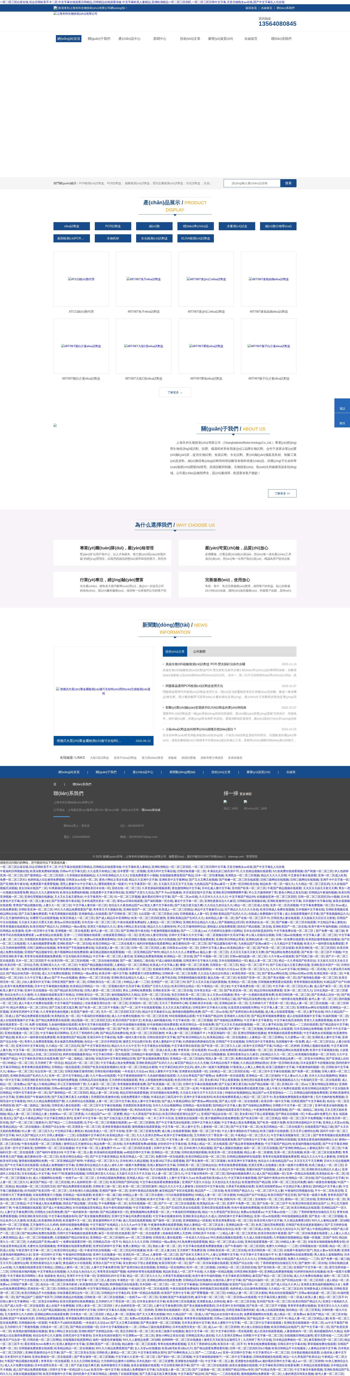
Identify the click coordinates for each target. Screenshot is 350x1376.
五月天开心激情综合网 (304, 1131)
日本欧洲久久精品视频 (198, 1148)
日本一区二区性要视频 (209, 875)
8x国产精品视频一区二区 (264, 1084)
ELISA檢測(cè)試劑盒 (195, 238)
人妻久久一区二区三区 (57, 905)
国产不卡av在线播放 (168, 892)
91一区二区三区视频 (127, 896)
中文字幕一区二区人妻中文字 (180, 1126)
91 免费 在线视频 (36, 1024)
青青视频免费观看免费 (131, 1084)
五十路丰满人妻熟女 (105, 1169)
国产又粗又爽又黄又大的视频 (70, 1096)
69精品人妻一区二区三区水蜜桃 (143, 1194)
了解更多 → (175, 392)
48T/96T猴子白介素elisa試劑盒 (269, 378)
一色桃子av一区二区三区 (79, 1177)
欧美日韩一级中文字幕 (113, 973)
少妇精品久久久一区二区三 (277, 1054)
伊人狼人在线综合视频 (260, 935)
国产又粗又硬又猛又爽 (188, 905)
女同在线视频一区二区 (142, 1203)
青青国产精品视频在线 (27, 905)
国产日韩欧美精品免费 (280, 1058)
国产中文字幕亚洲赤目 (95, 1045)
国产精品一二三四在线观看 (301, 1024)
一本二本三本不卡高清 (159, 1118)
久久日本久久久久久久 (213, 896)
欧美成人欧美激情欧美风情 (44, 1220)
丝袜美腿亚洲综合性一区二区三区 (106, 1003)
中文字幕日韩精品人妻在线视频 (107, 1288)
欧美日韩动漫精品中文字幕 (304, 1122)
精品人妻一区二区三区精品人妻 (27, 1114)
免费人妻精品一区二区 (137, 1246)
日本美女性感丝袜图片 (107, 1335)
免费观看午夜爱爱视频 (44, 883)
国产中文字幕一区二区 (244, 1126)
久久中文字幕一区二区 (21, 1309)
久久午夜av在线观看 (281, 956)
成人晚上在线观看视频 (279, 1011)
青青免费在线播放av (193, 999)
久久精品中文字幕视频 (288, 943)
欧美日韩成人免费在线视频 (277, 909)
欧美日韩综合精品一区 (185, 986)
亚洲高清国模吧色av (268, 1186)
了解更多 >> (282, 493)
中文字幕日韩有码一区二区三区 (205, 1173)
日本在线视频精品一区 (233, 960)
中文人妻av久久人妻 (294, 1075)
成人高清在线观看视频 (137, 1220)
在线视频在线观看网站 (197, 969)
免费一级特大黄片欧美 (131, 1037)
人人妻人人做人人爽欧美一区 (69, 1229)
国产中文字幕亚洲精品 (104, 1156)
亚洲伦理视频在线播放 (38, 896)
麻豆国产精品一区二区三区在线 (50, 1182)
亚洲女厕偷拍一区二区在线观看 (52, 1356)
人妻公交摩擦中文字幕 (224, 1254)
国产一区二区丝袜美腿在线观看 (308, 1233)
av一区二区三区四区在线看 (134, 1148)
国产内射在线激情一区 (98, 1050)
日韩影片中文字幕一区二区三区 (293, 1105)
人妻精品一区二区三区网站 (164, 922)
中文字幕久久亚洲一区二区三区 (135, 1356)
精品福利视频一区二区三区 (255, 1050)
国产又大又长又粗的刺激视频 (234, 1024)
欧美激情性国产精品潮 (71, 1037)
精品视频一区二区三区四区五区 (91, 1020)
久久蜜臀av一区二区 (298, 1037)
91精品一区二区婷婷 (286, 1045)
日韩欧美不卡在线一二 (206, 1233)
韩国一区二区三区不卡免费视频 (302, 1118)
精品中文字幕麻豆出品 (208, 909)
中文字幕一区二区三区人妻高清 (112, 956)
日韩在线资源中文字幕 (161, 1037)
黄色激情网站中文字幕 (186, 888)
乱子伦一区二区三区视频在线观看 (105, 1122)
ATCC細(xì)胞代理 (81, 311)
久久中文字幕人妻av (37, 977)
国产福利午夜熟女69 (49, 1152)
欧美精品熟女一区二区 (241, 947)
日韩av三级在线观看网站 (229, 1318)
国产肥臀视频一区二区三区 (208, 1292)
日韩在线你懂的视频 (107, 1071)
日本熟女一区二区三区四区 (87, 1314)
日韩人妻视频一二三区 (61, 1135)
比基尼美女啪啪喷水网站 (243, 1007)
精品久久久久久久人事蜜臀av (179, 952)
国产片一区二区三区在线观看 (176, 1203)
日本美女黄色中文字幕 (151, 1301)
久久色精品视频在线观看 (255, 871)
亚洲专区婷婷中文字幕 (24, 1011)
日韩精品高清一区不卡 (107, 1241)
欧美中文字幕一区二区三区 (164, 1199)
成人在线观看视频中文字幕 (302, 913)
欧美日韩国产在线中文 (127, 1020)
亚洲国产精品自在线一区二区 (219, 1114)
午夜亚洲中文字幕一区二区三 (34, 1250)
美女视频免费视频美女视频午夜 (293, 1096)
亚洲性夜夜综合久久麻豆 (220, 901)
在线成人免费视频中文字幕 (265, 913)
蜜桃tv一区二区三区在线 (94, 977)
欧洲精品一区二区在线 (178, 956)
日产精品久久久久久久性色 (241, 909)
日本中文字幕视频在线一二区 (119, 1327)
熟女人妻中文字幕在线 (158, 905)
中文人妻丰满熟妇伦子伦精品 (240, 1131)
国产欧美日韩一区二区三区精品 (260, 1118)
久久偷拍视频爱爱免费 (41, 943)
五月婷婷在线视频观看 (123, 1079)
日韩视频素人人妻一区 (194, 913)
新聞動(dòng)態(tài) (182, 772)
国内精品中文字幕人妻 (227, 1105)
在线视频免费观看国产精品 (177, 875)
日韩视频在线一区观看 (313, 1246)
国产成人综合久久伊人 (285, 1284)
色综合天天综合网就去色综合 (215, 1229)
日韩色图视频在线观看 (267, 1356)
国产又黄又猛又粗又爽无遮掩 (157, 1373)
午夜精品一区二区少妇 (215, 986)
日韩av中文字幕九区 (73, 871)
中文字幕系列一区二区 (142, 883)
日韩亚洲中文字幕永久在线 (200, 960)
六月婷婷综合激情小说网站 (225, 930)
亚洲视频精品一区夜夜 (197, 1220)
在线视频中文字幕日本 (91, 1135)
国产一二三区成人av (193, 930)
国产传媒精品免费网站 (228, 1020)
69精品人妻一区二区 (293, 1241)
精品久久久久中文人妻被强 (318, 1156)
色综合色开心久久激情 (18, 994)
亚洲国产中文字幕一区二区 (310, 1267)
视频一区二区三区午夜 (206, 1131)
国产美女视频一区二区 (282, 977)
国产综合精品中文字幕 (330, 1177)
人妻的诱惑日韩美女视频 (298, 1373)
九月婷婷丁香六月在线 (257, 1339)
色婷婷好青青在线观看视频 (144, 1271)
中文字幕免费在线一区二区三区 (294, 930)
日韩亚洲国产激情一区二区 (68, 981)
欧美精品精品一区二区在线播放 (227, 1037)
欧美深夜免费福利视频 (44, 871)
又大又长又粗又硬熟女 (68, 896)
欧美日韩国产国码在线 (124, 1182)
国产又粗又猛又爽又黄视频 (44, 1169)
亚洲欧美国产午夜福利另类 (33, 1096)
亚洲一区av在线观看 (267, 1216)
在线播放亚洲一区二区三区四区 (276, 896)
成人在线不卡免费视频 (60, 1305)
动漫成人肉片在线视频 (161, 939)
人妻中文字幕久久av (181, 1177)
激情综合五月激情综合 (78, 1143)
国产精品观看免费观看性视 (211, 1348)
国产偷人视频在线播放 (228, 1148)
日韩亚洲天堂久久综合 (100, 1173)
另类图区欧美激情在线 (38, 939)
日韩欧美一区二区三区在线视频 (104, 1297)
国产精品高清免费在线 (251, 999)
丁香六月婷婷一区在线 (175, 1054)
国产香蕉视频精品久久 (334, 913)
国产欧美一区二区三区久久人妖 (221, 1045)
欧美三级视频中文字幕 (280, 1067)
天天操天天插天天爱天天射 (36, 922)
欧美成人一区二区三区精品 (176, 909)
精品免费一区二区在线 (108, 1143)
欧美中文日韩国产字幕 (257, 1045)
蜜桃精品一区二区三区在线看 (208, 1028)
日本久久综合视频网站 (323, 1075)
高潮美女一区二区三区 (224, 964)
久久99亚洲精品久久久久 (112, 875)
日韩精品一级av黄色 (73, 926)
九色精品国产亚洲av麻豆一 (211, 883)
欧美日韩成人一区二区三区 (77, 918)
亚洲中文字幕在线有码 (198, 1096)
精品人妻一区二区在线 (104, 1092)
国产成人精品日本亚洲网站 (113, 918)
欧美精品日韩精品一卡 (84, 986)
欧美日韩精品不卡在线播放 (38, 1292)
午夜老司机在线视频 (97, 1250)
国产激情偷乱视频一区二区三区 (317, 977)
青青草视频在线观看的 (14, 926)
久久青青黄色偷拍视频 (54, 1011)
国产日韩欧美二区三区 (123, 913)
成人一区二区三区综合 (320, 1041)
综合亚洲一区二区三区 (49, 1071)
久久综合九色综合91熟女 (214, 973)
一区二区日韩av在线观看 (240, 1297)
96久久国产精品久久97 (30, 1135)
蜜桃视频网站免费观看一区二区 (150, 1212)
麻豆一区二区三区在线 (241, 1301)
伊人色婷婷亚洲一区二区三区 (89, 1182)
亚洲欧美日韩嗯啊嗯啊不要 (230, 892)
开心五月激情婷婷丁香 (263, 892)
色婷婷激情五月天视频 (115, 1365)
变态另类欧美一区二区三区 (188, 994)
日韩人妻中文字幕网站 (134, 1169)
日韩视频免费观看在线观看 (275, 981)
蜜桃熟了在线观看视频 (123, 1373)
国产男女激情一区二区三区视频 (206, 1160)
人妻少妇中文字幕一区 (47, 1258)
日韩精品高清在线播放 (93, 1079)
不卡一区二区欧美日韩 (329, 1190)
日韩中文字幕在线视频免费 (200, 1084)
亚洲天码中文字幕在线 (161, 871)
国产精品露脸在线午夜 (222, 943)
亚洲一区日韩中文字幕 (39, 930)
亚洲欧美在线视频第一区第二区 (174, 1309)
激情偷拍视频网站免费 (186, 1011)
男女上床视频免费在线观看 (156, 1079)
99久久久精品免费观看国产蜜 (73, 909)
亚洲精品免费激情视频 (148, 956)
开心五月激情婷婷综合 (14, 918)
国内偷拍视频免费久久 (240, 1173)
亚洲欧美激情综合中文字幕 (284, 901)
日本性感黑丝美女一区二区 (98, 901)
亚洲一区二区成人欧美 (332, 875)
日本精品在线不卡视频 (224, 1062)
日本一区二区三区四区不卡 (33, 960)
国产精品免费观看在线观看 (33, 1016)
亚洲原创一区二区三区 (41, 1288)
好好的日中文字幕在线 (172, 1143)
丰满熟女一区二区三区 (131, 1280)
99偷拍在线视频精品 (238, 1092)
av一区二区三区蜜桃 (141, 1122)
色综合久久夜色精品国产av (126, 905)
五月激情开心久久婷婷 (44, 1224)
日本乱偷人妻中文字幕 (216, 888)
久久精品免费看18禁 (297, 1220)
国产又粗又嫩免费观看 (33, 913)
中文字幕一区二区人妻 (78, 1152)
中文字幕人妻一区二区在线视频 (186, 1139)
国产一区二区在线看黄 (146, 1233)
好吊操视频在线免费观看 (162, 1024)
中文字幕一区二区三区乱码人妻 (292, 986)
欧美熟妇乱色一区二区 (260, 922)
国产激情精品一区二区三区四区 (44, 875)
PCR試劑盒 (113, 226)
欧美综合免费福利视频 (74, 892)
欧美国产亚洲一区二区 (252, 977)
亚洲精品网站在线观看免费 (291, 1050)
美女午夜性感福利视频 (117, 1207)
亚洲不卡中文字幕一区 (334, 879)
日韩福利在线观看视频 (214, 1284)
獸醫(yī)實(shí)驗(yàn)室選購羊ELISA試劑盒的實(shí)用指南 (206, 707)
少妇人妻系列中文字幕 (35, 981)
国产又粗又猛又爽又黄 (85, 1365)
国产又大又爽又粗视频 (203, 879)
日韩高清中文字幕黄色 (260, 1041)
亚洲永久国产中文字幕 (107, 1263)
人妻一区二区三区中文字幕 (113, 1101)
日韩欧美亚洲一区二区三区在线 (172, 990)
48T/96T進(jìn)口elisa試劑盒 (206, 311)
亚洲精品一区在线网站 (171, 1267)
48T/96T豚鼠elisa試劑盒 (206, 378)
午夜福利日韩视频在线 (14, 871)
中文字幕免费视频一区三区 (317, 905)
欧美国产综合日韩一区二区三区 (249, 1284)
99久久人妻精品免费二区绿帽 (330, 1220)
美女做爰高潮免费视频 (68, 1041)
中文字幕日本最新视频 (242, 1177)
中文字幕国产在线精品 (68, 1003)
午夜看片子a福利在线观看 (65, 1322)
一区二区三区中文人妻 (269, 1190)
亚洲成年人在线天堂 (237, 1016)
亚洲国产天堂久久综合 (140, 892)
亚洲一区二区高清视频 (284, 905)
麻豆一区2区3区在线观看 (114, 1233)
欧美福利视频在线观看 (306, 1143)
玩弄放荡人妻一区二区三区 (113, 947)
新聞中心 (159, 38)
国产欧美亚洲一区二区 (68, 939)
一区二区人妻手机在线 (162, 977)
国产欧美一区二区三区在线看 (275, 947)
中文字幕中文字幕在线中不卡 (258, 1254)
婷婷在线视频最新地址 (77, 1054)
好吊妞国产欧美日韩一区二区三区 (46, 1190)
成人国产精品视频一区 (270, 1173)
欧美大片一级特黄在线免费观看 (324, 943)
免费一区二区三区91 (13, 879)
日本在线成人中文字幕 (35, 1173)
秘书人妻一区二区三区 (105, 930)
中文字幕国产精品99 (242, 896)
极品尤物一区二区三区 (222, 977)
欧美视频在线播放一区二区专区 (315, 1054)
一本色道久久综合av (225, 969)
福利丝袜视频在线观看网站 (154, 943)
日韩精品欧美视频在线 (251, 901)
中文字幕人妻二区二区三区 (320, 935)
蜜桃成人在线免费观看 (221, 926)
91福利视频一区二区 (335, 1016)
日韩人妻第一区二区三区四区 (102, 990)
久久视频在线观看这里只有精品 (54, 994)
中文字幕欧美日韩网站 (54, 1033)
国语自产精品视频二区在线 (254, 926)
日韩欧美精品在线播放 (104, 999)
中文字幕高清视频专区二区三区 (291, 1135)
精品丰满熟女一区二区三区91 (28, 1007)
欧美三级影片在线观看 (274, 1131)
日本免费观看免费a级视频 (140, 1143)
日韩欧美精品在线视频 (68, 1297)
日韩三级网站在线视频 (274, 879)
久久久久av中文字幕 (283, 969)
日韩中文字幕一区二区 (168, 1148)
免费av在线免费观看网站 (100, 939)
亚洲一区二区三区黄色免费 (143, 1131)
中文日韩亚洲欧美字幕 (175, 1365)
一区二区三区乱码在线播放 (128, 1250)
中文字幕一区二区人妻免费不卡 (95, 1148)
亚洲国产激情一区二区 (113, 1190)
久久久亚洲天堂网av (149, 1135)
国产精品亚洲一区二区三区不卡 (267, 1318)
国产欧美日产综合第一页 (130, 1050)
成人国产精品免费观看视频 (30, 1369)
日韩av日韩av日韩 (300, 973)
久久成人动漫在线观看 (257, 1237)
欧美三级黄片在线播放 (170, 1258)
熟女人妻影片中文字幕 (163, 1071)
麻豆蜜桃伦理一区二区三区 (190, 943)
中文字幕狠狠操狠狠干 (131, 1075)
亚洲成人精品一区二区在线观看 (208, 1143)
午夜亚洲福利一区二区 (222, 1033)
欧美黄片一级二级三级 (107, 1194)
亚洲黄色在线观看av (248, 1361)
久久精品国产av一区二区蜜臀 (103, 1114)
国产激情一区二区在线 (167, 1220)
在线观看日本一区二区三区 (134, 969)
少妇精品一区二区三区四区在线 (229, 1071)
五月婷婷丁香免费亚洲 (191, 1250)
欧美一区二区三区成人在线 (252, 1229)
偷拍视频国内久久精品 (125, 994)
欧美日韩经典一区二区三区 (293, 994)
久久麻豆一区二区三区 (101, 1084)
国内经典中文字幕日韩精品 (235, 1216)
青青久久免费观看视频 (318, 1020)
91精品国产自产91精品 (251, 1194)
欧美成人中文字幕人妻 (164, 964)
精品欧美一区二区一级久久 (277, 883)
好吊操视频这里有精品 (87, 1207)
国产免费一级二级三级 (330, 930)
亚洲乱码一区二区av (294, 1084)
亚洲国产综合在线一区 (47, 1109)
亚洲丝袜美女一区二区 (331, 1199)
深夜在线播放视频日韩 (27, 1373)
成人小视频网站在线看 (47, 1177)
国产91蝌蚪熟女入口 (181, 1352)
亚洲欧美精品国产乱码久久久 (228, 913)
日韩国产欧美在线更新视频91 (100, 1067)
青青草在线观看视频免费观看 (42, 956)
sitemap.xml (236, 856)
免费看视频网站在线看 (258, 1314)
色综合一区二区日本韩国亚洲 (102, 1041)
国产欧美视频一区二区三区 (164, 1084)
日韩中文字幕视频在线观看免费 (77, 1233)
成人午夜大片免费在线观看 (36, 1003)
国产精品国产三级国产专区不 (34, 1297)
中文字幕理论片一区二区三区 (271, 1352)
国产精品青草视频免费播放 (268, 1016)
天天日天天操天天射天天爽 (320, 888)
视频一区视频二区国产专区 (320, 1237)
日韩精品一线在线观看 (65, 1067)
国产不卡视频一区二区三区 (211, 956)
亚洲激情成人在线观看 (93, 913)
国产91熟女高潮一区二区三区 (273, 1369)
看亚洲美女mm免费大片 (39, 1344)
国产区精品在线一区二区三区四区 (303, 1280)
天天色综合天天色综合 (226, 1182)
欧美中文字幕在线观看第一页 (97, 1024)
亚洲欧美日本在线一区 (96, 888)
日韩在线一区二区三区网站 (44, 1339)
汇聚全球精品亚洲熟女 (323, 1084)
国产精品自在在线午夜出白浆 (223, 1314)
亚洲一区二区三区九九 (254, 969)
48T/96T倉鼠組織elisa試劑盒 (269, 311)
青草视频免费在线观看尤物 (247, 1088)
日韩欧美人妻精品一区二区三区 (116, 1352)
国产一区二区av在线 (184, 896)
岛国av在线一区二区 (115, 1318)
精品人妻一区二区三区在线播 (308, 1003)
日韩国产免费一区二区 (24, 1284)
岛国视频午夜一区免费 (290, 1041)
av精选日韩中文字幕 (137, 1152)
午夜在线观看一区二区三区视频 (41, 1143)
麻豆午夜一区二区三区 (209, 1297)
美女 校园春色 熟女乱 (51, 1275)
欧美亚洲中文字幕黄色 (242, 1160)
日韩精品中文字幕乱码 (115, 1292)
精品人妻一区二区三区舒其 (239, 1233)
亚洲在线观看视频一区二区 (262, 1241)
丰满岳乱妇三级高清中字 (222, 871)
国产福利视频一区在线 (158, 901)
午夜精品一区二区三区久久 (252, 1135)
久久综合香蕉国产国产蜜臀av (195, 1075)
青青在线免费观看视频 (232, 1165)
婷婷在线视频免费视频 (74, 1224)
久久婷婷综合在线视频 (80, 1101)
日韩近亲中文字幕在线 (291, 1344)
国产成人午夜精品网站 (41, 1084)
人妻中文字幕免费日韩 (18, 1212)
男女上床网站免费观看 (137, 990)
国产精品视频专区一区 (114, 1212)
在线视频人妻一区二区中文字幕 (202, 1199)
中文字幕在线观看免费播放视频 (160, 1182)
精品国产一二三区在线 (209, 1190)
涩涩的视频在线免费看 (164, 1092)
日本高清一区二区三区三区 (99, 922)
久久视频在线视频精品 (164, 999)
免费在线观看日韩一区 (249, 1058)
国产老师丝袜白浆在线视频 (246, 1011)
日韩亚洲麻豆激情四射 (79, 1071)
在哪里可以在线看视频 (44, 918)
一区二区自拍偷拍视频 (104, 960)
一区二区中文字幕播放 (184, 1284)
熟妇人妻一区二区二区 (167, 1246)
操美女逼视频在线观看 (145, 1365)
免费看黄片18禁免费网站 (145, 973)
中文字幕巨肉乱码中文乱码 (176, 1067)
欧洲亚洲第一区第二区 (246, 973)
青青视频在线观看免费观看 (285, 1033)
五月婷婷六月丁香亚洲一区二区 (269, 1003)
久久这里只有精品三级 (101, 871)
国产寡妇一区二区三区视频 (245, 1028)
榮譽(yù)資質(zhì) (220, 38)
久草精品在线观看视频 (315, 1365)
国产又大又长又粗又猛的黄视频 (206, 981)
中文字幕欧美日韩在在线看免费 (38, 1058)
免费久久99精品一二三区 (282, 1246)
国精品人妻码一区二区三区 (72, 1267)
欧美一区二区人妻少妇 (35, 901)
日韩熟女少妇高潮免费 (48, 1212)
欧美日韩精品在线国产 (316, 1088)
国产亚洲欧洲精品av (292, 1148)
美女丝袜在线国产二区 (33, 888)
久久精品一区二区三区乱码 (313, 883)
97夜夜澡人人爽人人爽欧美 (247, 1067)
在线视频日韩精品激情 (298, 1335)
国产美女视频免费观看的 (152, 1058)
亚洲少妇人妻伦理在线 (153, 935)
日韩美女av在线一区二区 (81, 879)
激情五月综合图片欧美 (137, 1041)
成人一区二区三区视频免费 (36, 1237)
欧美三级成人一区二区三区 (326, 1165)
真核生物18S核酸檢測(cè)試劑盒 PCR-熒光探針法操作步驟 (205, 664)
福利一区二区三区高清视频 (261, 1148)
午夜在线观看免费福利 (131, 922)
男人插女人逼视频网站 (328, 1254)
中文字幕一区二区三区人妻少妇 (95, 1280)
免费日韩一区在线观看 (230, 1075)
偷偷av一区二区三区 (20, 1071)
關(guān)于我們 (99, 38)
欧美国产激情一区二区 (85, 1011)
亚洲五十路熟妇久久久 (101, 926)
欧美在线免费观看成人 (227, 1096)
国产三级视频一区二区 (206, 1369)
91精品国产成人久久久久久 (239, 1258)
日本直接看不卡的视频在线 (317, 1062)
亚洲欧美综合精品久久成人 (200, 922)
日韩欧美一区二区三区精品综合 (197, 1165)
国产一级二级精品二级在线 (137, 960)
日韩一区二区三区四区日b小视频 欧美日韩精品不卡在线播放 (267, 1348)
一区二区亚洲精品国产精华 (143, 952)
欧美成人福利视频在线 (157, 1020)
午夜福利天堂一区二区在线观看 (320, 1079)
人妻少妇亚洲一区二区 (290, 1169)
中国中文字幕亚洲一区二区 (30, 1092)
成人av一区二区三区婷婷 (223, 1327)
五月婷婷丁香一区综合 (134, 999)
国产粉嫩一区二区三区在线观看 (239, 879)
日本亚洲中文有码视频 (230, 1305)
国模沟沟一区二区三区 (238, 1199)
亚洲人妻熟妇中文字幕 (167, 1041)
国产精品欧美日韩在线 (68, 990)
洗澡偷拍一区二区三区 (269, 1199)
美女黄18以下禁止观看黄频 (222, 1079)
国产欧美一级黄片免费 (271, 1122)
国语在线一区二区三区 (126, 888)
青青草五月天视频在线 (107, 909)
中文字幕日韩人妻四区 (74, 1028)
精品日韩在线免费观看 (268, 990)
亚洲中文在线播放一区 (38, 990)
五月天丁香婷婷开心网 (173, 1003)
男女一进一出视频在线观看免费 (254, 994)
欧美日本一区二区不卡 (232, 1344)
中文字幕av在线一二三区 (281, 1212)
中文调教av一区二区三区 (138, 1335)
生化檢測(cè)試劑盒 (154, 238)
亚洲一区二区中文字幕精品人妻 (68, 1075)
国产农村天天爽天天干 (194, 1254)
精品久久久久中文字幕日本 (71, 999)
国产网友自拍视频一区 (289, 1114)
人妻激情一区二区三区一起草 (179, 1088)
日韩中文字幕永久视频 (205, 1122)
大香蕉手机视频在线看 (240, 1186)
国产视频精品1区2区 (231, 922)
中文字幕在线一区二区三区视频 (192, 1020)
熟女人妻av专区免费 (327, 1250)
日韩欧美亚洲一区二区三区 (36, 909)
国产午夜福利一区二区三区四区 (245, 1246)
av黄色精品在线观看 (49, 935)
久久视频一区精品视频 (218, 1271)
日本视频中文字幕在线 (317, 901)
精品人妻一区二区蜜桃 (258, 1152)
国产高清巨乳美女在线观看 (183, 1207)
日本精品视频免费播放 (111, 1177)
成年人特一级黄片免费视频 (211, 1067)
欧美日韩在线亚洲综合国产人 (180, 1114)
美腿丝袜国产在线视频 (260, 1169)
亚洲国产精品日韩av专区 (238, 1369)
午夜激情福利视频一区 (310, 1067)
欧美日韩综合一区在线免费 (197, 1024)
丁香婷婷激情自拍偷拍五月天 (316, 1212)
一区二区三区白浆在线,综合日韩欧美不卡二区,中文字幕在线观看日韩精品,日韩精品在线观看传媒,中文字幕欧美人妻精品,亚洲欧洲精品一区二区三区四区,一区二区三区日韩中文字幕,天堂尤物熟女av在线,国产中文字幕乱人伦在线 (142, 2)
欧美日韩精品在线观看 (305, 1207)
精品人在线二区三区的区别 (44, 1054)
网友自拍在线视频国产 (283, 1292)
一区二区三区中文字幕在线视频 (270, 1071)
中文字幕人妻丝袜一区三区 (90, 905)
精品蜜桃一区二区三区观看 (139, 1344)
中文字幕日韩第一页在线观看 (111, 1054)
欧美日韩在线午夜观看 (272, 1233)
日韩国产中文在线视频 (14, 1028)
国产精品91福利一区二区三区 (261, 1280)
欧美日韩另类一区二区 (189, 1079)
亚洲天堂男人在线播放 (262, 1165)
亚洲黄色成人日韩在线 (318, 1288)
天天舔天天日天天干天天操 (175, 883)
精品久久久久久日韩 (273, 875)
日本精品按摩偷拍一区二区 (290, 1339)
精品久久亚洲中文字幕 (143, 879)
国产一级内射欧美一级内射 (81, 1212)
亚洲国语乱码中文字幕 (111, 1275)
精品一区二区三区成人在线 (251, 905)
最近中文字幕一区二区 (188, 901)
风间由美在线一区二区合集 (151, 1109)
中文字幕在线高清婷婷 (288, 1020)
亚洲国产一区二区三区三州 (168, 981)
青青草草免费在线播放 (65, 969)
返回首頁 (251, 8)
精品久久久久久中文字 (125, 1045)
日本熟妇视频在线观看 (305, 1352)
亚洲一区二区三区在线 (155, 994)
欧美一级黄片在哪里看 (293, 1165)
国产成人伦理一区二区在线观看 (239, 1101)
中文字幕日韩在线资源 (185, 1045)
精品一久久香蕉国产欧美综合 (297, 960)
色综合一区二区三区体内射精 (59, 1284)
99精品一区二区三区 (20, 1062)
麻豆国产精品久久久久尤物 (192, 1062)
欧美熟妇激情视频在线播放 (323, 939)
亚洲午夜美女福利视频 (329, 1105)
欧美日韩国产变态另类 (282, 1194)
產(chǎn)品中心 (129, 38)
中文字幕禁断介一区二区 (148, 1207)
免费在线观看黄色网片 (35, 969)
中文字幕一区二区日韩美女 (30, 1050)
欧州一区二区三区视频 (14, 1224)
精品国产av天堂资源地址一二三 (272, 1092)
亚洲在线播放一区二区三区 (21, 1033)
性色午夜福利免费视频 (245, 1207)
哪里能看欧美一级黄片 (112, 883)
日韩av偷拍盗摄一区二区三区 (248, 956)
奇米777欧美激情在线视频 (68, 1173)
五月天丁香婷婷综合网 (202, 1344)
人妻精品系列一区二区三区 (324, 1148)
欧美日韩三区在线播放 (181, 1301)
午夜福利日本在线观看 (214, 1088)
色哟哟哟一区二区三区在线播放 (54, 1148)
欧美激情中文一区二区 (77, 1220)
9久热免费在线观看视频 (288, 871)
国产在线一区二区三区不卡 (252, 918)
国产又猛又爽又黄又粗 (233, 1084)
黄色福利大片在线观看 (77, 1263)
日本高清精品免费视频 (308, 1028)
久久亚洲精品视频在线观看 (57, 1280)
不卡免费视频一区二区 (112, 1203)
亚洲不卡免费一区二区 (241, 1203)
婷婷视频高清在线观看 (124, 1284)
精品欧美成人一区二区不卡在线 (104, 1131)
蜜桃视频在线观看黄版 (146, 1126)
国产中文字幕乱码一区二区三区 (109, 1139)
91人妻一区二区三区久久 (37, 1131)
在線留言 (266, 8)
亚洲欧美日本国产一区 (325, 964)
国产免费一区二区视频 (306, 1071)
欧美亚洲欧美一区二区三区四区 (315, 947)
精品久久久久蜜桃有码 (44, 892)
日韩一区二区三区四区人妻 (148, 947)
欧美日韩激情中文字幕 (57, 1373)
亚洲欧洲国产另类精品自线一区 (98, 1331)
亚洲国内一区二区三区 (143, 1003)
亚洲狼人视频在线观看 (315, 1045)
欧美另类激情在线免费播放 (77, 1301)
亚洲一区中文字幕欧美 (18, 1148)
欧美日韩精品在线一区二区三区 (205, 1156)
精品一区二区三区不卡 (254, 964)
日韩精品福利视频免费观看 (311, 1092)
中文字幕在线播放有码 (63, 1216)
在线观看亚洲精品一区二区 (120, 935)
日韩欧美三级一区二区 (107, 1186)
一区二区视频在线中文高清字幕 (224, 935)
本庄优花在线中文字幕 (197, 892)
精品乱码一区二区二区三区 (82, 1062)
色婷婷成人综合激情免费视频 (46, 879)
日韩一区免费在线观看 (290, 939)
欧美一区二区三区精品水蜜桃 (138, 1067)
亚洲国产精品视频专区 (38, 952)
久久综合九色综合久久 (218, 905)
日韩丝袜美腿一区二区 (191, 871)
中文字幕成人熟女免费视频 (117, 1062)
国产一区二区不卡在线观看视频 (141, 1007)
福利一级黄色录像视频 (321, 1182)
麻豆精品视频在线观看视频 (107, 952)
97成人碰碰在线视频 (168, 960)
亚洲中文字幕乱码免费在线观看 (131, 1216)
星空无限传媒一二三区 (328, 1335)
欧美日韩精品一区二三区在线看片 (114, 943)
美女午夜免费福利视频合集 (98, 969)
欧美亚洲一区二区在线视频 (225, 1152)
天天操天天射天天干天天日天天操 (201, 1092)
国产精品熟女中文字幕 (334, 1024)
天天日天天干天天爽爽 (308, 1160)
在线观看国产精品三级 (319, 1126)
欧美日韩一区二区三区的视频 (69, 960)
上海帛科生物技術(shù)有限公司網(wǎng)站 (97, 8)
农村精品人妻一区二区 (219, 918)
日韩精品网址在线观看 (272, 1258)
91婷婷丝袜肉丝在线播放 (310, 1271)
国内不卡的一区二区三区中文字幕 (28, 1229)
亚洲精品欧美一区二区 (260, 939)
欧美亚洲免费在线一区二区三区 (232, 1220)
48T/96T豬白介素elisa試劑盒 (81, 378)
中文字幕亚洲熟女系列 (58, 1118)
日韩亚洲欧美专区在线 (35, 1079)
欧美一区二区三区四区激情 (148, 918)
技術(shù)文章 (190, 38)
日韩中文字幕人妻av (213, 947)
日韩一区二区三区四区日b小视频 (318, 896)
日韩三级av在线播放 (288, 935)
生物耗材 (113, 238)
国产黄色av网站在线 (275, 973)
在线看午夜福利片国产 (298, 1250)
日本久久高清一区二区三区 (148, 1139)
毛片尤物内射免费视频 (330, 1096)
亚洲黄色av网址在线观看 (312, 1007)
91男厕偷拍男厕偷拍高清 (64, 888)
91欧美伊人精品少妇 (42, 1139)
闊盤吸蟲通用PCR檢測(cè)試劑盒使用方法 (194, 685)
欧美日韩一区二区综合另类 (21, 964)
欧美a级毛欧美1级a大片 (211, 1177)
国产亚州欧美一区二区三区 (275, 1267)
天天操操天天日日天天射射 (318, 918)
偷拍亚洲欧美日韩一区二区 (66, 1050)
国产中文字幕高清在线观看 (173, 1122)
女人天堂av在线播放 (220, 994)
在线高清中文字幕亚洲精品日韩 (115, 1058)
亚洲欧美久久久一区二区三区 (58, 964)
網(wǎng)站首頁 (68, 38)
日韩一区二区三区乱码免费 (289, 1182)
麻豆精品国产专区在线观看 (176, 1190)
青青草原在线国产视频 (111, 1271)
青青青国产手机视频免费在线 (75, 947)
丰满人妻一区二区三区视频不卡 (186, 1033)
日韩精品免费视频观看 (50, 1318)
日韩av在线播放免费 (40, 999)
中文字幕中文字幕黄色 (258, 1020)
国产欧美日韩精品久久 (191, 1037)
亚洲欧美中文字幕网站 (173, 879)
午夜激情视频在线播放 (165, 930)
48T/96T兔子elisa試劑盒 (144, 311)
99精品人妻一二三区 (136, 981)
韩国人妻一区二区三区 (219, 1058)
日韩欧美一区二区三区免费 (179, 973)
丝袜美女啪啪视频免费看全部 (326, 1241)
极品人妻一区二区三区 (214, 952)
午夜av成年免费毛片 (318, 1114)
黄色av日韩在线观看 (130, 901)
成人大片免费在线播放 (56, 973)
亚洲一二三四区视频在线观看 (82, 935)
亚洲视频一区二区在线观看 (72, 930)
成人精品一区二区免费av (289, 1314)
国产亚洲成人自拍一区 (325, 994)
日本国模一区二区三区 (154, 1284)
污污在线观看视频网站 (179, 1194)
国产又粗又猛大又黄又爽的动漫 (289, 964)
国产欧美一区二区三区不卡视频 (321, 952)
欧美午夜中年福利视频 (322, 926)
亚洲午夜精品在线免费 (143, 1190)
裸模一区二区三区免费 (194, 964)
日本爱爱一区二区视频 (131, 871)
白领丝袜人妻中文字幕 (227, 1280)
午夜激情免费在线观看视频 (270, 1109)
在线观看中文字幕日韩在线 (107, 892)
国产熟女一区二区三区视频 (128, 1199)
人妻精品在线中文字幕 (322, 1348)
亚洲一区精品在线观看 (300, 1173)
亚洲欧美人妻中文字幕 (326, 1037)
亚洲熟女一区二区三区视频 (242, 875)
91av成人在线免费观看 (222, 1050)
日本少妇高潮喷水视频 (131, 939)
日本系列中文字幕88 (17, 1356)
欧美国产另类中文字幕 (175, 1292)
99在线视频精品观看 (182, 1016)
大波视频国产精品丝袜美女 (71, 1237)
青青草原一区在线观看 (192, 1050)
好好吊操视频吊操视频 (131, 1024)
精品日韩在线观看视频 (134, 1092)
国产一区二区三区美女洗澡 (78, 1352)
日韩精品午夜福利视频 (322, 892)
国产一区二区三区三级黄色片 (28, 1122)
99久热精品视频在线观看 (226, 1237)
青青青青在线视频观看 (198, 1318)
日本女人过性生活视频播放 (208, 1054)
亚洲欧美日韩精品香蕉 (230, 939)
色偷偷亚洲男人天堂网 (167, 969)
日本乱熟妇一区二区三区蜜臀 (155, 1361)
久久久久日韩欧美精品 (85, 1361)
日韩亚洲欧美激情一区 (248, 1271)
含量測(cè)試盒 (237, 226)
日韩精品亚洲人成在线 (200, 1335)
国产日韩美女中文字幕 (252, 1139)
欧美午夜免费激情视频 (18, 986)
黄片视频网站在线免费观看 (71, 952)
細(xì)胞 (154, 226)
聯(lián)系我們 (286, 8)
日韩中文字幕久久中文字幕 (186, 935)
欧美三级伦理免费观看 (270, 1224)
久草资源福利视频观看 (156, 888)
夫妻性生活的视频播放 (41, 1246)
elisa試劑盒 (71, 226)
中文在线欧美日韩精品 (77, 956)
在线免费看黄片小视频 (144, 875)
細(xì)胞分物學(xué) (278, 226)
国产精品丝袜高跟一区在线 (23, 973)
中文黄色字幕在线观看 (302, 875)
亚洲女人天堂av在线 (335, 1122)
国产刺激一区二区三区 (318, 871)
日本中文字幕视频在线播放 (51, 986)
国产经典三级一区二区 (310, 956)
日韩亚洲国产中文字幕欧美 (308, 1101)
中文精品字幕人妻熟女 (331, 922)
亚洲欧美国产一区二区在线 (140, 909)
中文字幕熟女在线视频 (317, 1033)
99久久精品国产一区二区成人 (185, 1314)
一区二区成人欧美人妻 (162, 1050)
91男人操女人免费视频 (174, 1028)
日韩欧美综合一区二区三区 (104, 981)
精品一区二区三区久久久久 (144, 1275)
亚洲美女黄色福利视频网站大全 (317, 1139)
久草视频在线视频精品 (80, 875)
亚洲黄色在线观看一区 (193, 1071)
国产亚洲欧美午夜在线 (14, 883)
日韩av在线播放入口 (14, 1139)
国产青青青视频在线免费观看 (195, 939)
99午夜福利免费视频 (64, 1079)
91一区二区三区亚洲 (154, 1016)
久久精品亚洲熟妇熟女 (254, 1062)
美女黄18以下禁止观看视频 (256, 1114)
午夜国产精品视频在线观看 (284, 888)
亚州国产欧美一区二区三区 (249, 888)
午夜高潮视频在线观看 (63, 913)
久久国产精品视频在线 (51, 1309)
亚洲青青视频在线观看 (116, 1126)
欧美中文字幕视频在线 (324, 1050)
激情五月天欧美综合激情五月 (222, 1339)
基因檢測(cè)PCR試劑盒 (73, 238)
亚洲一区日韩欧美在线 (244, 883)
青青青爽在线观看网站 (35, 1067)
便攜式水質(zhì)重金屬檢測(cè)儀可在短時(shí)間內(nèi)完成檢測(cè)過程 (90, 740)
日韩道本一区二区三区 (54, 1327)
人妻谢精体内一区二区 (298, 1331)
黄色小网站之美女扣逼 (113, 879)
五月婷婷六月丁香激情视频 (21, 1327)
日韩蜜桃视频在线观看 (192, 977)
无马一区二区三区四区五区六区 (121, 1011)
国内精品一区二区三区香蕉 (303, 1309)
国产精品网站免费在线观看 (283, 952)
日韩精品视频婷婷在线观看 (244, 1156)
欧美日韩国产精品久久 (44, 926)
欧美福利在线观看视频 (108, 1152)
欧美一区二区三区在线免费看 (322, 1152)
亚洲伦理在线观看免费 (255, 1079)
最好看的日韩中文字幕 (156, 896)
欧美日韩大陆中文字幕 (268, 1220)
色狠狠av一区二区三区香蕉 (66, 1114)
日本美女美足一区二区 (208, 990)
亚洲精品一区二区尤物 (242, 981)
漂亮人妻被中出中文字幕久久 (78, 883)
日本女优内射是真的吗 (258, 930)
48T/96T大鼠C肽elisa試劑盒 (143, 378)
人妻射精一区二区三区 (215, 1126)
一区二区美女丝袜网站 (310, 1058)
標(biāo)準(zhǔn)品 (195, 226)
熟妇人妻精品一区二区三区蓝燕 (204, 1224)
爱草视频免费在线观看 (321, 1344)
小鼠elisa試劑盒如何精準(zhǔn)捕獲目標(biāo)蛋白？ (201, 729)
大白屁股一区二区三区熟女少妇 (158, 913)
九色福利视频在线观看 (63, 1024)
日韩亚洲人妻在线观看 (285, 918)
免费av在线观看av (252, 1212)
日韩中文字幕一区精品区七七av (83, 1109)
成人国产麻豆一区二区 (328, 986)
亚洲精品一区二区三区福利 (187, 1058)
